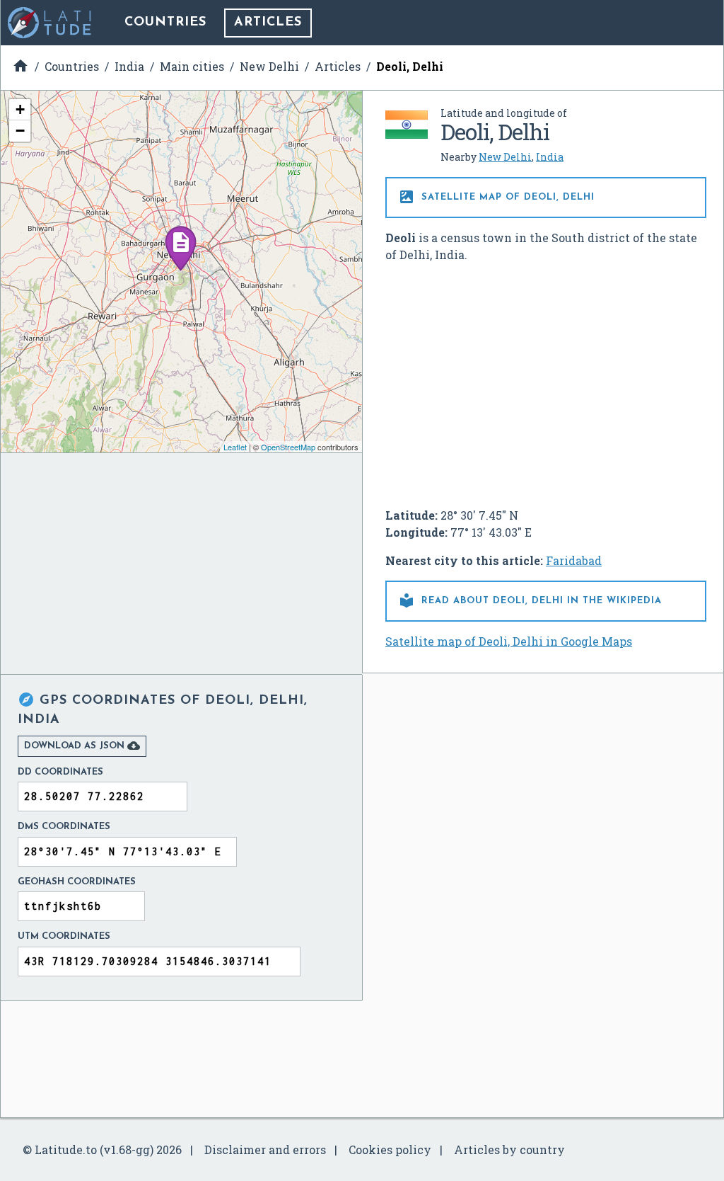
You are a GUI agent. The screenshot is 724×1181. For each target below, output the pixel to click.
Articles (268, 22)
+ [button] (20, 109)
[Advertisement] (546, 379)
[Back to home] (50, 22)
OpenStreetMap (288, 446)
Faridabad (574, 560)
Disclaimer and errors (265, 1149)
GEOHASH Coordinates (77, 881)
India (550, 157)
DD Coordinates (60, 772)
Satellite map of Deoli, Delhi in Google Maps (508, 641)
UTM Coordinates (64, 936)
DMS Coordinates (64, 826)
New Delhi (505, 157)
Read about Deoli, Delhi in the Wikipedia (530, 600)
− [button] (20, 130)
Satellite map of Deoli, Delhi (496, 196)
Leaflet (235, 446)
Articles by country (509, 1149)
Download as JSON (82, 745)
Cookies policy (390, 1149)
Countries (165, 22)
